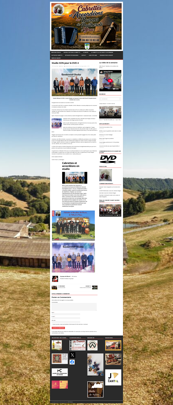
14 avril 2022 (56, 66)
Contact (83, 55)
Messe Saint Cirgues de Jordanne (106, 138)
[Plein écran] (119, 215)
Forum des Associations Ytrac (105, 127)
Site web (53, 320)
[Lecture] (101, 215)
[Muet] (117, 215)
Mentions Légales (56, 52)
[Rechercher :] (110, 99)
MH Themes (70, 402)
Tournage (81, 66)
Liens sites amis (93, 55)
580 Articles (74, 276)
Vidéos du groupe (56, 58)
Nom (53, 312)
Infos (73, 66)
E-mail (53, 316)
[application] (110, 210)
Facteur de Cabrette (56, 55)
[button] (110, 210)
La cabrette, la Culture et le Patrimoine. (102, 52)
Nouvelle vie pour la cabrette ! (72, 52)
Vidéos (85, 66)
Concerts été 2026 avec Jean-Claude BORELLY (109, 146)
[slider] (109, 215)
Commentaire (55, 302)
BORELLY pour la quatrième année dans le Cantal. (110, 131)
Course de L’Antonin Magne (115, 190)
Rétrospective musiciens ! (72, 55)
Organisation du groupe (106, 55)
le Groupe (85, 52)
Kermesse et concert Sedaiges (106, 134)
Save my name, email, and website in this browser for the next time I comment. (70, 324)
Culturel (67, 66)
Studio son (77, 66)
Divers (70, 66)
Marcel (62, 66)
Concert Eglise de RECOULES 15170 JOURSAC (109, 142)
